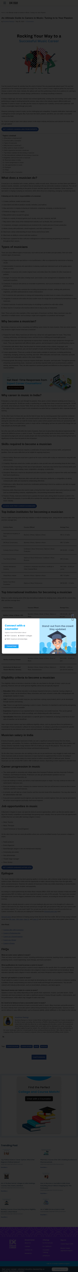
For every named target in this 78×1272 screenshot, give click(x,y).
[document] (39, 636)
